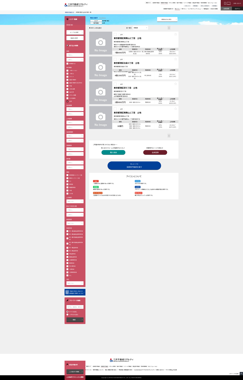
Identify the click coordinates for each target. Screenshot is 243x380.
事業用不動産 (164, 3)
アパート (71, 76)
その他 (71, 193)
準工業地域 (72, 266)
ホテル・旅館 (72, 95)
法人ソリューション (212, 3)
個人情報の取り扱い (111, 370)
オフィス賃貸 (172, 3)
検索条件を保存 (166, 19)
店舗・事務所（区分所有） (75, 83)
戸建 (70, 86)
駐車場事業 (204, 3)
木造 (70, 190)
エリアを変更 (74, 32)
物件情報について (97, 370)
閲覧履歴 (195, 6)
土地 (70, 101)
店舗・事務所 (72, 80)
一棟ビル (71, 73)
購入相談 (113, 152)
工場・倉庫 (72, 89)
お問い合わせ (237, 3)
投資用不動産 (156, 3)
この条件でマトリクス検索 (75, 377)
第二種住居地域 (73, 251)
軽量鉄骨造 (72, 187)
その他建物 (72, 98)
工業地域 (71, 269)
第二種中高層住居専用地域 (76, 243)
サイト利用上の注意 (171, 370)
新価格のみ (72, 63)
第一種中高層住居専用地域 (76, 238)
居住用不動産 (196, 3)
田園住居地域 (73, 257)
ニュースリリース (86, 370)
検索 (74, 320)
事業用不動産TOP (168, 9)
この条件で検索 (74, 372)
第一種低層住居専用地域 (76, 231)
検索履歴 (214, 6)
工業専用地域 (73, 272)
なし (70, 275)
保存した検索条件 (205, 6)
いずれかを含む (73, 314)
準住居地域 (72, 254)
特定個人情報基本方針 (125, 370)
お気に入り (187, 6)
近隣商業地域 (73, 260)
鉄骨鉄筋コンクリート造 (75, 175)
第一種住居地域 (73, 248)
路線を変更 (74, 38)
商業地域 (71, 263)
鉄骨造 (71, 184)
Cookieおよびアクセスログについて (144, 370)
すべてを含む (73, 312)
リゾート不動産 (187, 3)
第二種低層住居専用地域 (76, 234)
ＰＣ (70, 181)
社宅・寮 (71, 92)
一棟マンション (73, 70)
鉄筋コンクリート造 (74, 178)
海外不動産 (179, 3)
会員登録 (226, 9)
